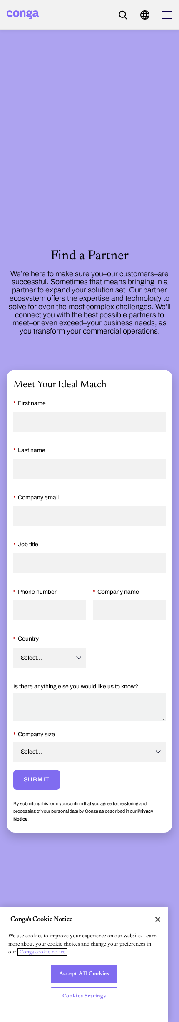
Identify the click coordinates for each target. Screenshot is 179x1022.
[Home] (23, 14)
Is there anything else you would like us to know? (75, 686)
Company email (38, 497)
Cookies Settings (84, 996)
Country (28, 639)
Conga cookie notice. (42, 952)
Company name (118, 592)
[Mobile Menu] (167, 15)
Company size (36, 734)
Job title (28, 544)
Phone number (37, 592)
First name (32, 403)
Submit (37, 779)
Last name (31, 450)
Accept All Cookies (84, 973)
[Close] (158, 919)
